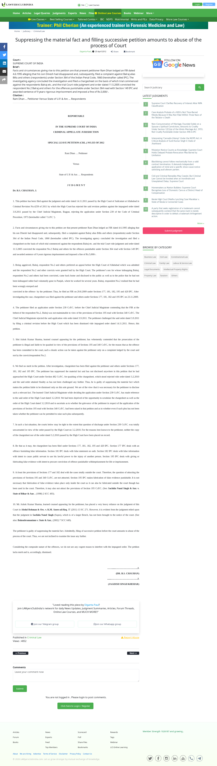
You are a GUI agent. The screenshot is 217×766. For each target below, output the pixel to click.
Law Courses (94, 5)
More (149, 13)
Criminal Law (34, 637)
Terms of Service (50, 754)
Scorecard (82, 732)
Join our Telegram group (46, 624)
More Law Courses (176, 19)
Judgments (59, 13)
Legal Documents (152, 269)
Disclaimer (63, 754)
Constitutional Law (179, 257)
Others (174, 275)
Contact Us (87, 754)
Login (197, 4)
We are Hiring (25, 754)
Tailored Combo (87, 19)
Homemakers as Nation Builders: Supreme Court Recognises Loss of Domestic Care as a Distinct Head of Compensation (177, 190)
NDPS (109, 19)
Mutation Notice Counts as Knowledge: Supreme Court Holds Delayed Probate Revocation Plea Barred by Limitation (177, 152)
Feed (47, 742)
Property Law (150, 275)
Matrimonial (122, 19)
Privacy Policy (75, 754)
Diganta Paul (85, 51)
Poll (79, 737)
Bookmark (130, 51)
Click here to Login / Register (75, 705)
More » (200, 223)
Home (16, 13)
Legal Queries (42, 13)
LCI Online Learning (119, 747)
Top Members (51, 747)
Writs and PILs (139, 19)
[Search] (199, 87)
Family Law (164, 263)
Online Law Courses (109, 13)
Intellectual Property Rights (176, 269)
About (15, 754)
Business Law (150, 257)
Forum (16, 737)
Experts (72, 13)
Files (91, 13)
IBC (102, 19)
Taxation (164, 275)
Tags (112, 737)
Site (82, 5)
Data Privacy (156, 19)
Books (127, 13)
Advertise (37, 754)
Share (115, 51)
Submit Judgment (173, 230)
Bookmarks (83, 747)
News (83, 13)
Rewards (114, 732)
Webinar (139, 13)
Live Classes (38, 19)
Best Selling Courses (61, 19)
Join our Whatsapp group (108, 624)
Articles (26, 13)
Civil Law (163, 257)
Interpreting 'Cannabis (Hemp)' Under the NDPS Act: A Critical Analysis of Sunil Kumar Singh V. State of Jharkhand (177, 141)
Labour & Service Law (182, 263)
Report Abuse (131, 637)
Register (209, 4)
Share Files (82, 742)
